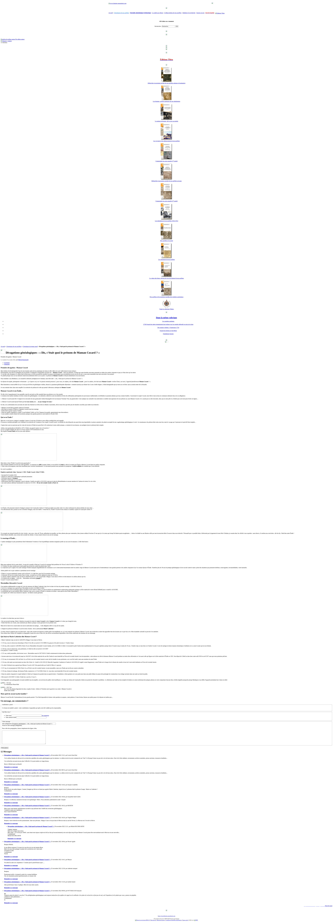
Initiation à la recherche (189, 13)
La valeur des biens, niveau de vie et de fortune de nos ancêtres (166, 278)
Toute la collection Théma (166, 309)
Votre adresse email (11, 717)
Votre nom (8, 715)
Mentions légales (161, 920)
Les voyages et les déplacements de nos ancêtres (166, 141)
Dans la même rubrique (166, 317)
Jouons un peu (200, 13)
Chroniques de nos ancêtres (13, 346)
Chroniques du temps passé (30, 346)
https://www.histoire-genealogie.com (166, 916)
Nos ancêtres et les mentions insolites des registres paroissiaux (166, 297)
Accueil (111, 13)
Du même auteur (19, 39)
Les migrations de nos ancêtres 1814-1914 (166, 221)
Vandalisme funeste (168, 334)
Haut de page (328, 906)
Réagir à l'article (7, 41)
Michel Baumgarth (23, 360)
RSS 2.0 (148, 920)
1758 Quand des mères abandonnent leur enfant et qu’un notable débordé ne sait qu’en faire (168, 324)
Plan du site (153, 920)
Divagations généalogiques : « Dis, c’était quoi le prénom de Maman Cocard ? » (27, 755)
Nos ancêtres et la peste (166, 240)
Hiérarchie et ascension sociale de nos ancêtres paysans (166, 181)
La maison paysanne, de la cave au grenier (166, 121)
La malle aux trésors (157, 13)
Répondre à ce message (11, 767)
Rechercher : (158, 26)
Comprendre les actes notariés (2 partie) (166, 201)
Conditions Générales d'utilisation (174, 920)
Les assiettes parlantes (168, 321)
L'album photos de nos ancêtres (172, 13)
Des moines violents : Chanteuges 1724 (168, 327)
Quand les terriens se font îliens (168, 330)
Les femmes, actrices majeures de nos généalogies (166, 101)
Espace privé (185, 920)
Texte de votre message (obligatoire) (12, 725)
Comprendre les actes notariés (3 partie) (166, 161)
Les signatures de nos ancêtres (166, 259)
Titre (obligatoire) (7, 723)
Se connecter (45, 715)
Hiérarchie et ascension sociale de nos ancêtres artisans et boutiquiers (166, 83)
